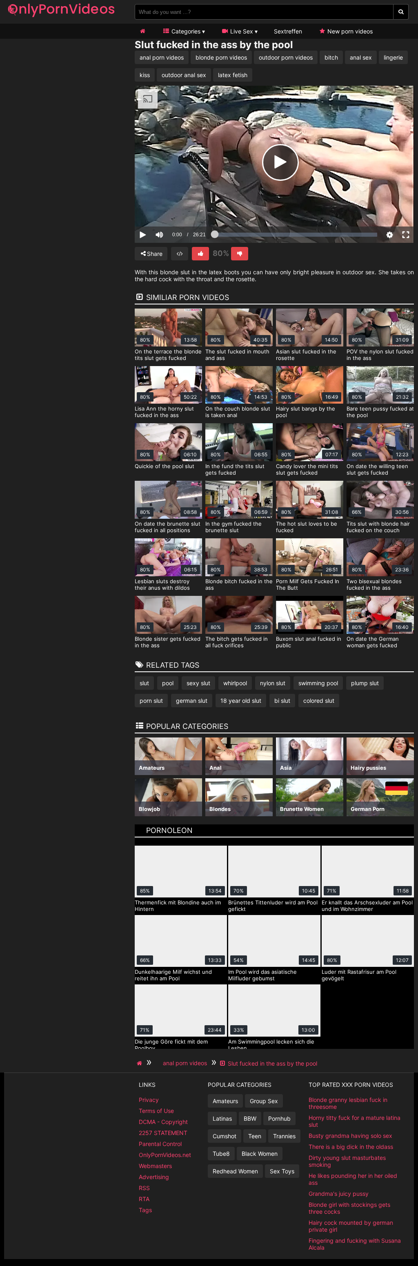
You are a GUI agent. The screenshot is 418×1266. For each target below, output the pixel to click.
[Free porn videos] (61, 18)
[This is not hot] (239, 253)
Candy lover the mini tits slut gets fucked (307, 469)
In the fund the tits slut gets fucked (235, 469)
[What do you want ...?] (401, 12)
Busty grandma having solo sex (350, 1135)
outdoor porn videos (286, 57)
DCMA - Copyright (163, 1121)
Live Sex (241, 31)
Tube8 (221, 1153)
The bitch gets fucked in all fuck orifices (236, 642)
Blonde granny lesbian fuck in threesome (348, 1103)
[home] (140, 1063)
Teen (254, 1136)
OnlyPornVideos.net (165, 1154)
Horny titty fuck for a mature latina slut (354, 1121)
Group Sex (264, 1100)
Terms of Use (156, 1110)
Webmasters (155, 1165)
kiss (145, 74)
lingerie (393, 57)
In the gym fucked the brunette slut (233, 526)
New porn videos (349, 31)
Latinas (222, 1118)
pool (167, 683)
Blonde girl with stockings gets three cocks (349, 1208)
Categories (185, 31)
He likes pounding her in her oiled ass (353, 1179)
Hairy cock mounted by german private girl (351, 1226)
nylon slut (272, 683)
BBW (250, 1118)
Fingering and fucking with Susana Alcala (355, 1244)
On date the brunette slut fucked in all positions (167, 526)
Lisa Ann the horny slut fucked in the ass (164, 411)
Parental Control (160, 1143)
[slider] (173, 209)
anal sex (361, 57)
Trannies (284, 1136)
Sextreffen (288, 31)
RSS (144, 1187)
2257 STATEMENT (163, 1132)
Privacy (149, 1099)
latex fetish (232, 74)
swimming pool (318, 683)
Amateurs (225, 1100)
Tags (145, 1209)
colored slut (318, 700)
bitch (331, 57)
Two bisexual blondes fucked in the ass (374, 584)
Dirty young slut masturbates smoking (347, 1161)
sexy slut (198, 683)
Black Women (260, 1153)
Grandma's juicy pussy (339, 1193)
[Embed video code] (179, 253)
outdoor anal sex (184, 74)
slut (144, 683)
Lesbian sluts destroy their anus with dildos (162, 584)
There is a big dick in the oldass (351, 1146)
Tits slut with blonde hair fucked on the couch (378, 526)
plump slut (365, 683)
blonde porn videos (221, 57)
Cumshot (224, 1136)
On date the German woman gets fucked (373, 642)
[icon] (142, 31)
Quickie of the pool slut (164, 466)
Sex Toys (282, 1171)
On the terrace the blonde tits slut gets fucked (168, 354)
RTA (144, 1198)
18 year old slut (240, 700)
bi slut (282, 700)
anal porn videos (162, 57)
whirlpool (235, 683)
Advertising (154, 1176)
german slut (191, 700)
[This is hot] (200, 253)
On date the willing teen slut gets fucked (377, 469)
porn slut (151, 700)
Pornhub (279, 1118)
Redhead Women (235, 1171)
